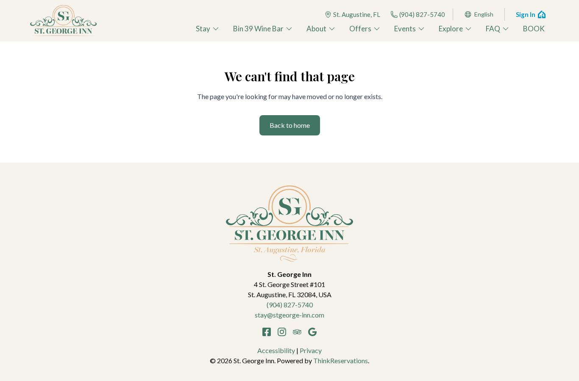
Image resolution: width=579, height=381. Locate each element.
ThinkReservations (340, 360)
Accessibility (276, 350)
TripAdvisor (297, 332)
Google (312, 332)
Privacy (311, 350)
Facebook (266, 332)
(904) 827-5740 (422, 14)
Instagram (282, 332)
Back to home (290, 125)
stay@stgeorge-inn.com (289, 315)
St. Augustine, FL (356, 14)
